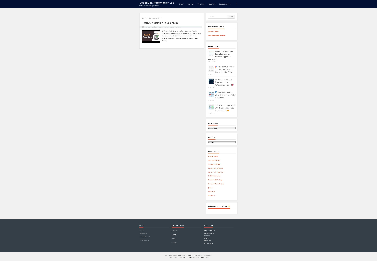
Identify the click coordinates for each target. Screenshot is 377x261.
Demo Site (207, 241)
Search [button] (231, 17)
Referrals (207, 236)
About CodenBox (209, 231)
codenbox (153, 27)
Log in (141, 230)
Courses (190, 4)
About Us (211, 4)
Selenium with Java (214, 164)
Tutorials (201, 4)
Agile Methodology (214, 160)
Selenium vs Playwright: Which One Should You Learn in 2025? (225, 108)
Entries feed (143, 234)
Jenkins (210, 188)
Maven (174, 235)
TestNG (174, 243)
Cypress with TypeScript (215, 172)
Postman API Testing (215, 180)
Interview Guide (209, 233)
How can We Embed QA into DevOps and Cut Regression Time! (224, 69)
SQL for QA (211, 196)
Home (181, 4)
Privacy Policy (208, 243)
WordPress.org (144, 240)
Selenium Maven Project (216, 184)
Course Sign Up (224, 4)
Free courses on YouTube (216, 35)
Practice (206, 238)
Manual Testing (213, 156)
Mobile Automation (214, 176)
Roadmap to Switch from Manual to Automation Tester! (223, 82)
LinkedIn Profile (213, 32)
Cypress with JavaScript (215, 168)
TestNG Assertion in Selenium (160, 23)
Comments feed (144, 237)
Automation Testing (174, 27)
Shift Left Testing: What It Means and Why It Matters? (225, 95)
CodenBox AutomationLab (156, 2)
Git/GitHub (211, 192)
